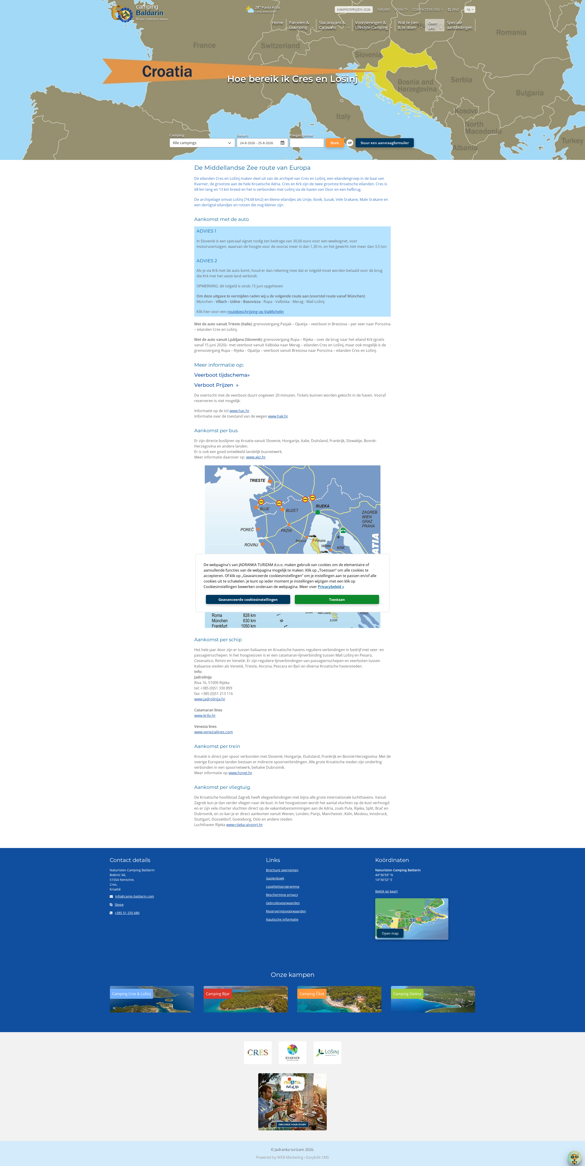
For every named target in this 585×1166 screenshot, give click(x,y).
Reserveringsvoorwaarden (286, 911)
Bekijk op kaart (386, 891)
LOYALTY (401, 9)
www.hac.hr (239, 410)
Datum (242, 135)
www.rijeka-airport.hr (244, 824)
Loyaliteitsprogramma (282, 886)
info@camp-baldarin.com (134, 896)
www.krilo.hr (205, 715)
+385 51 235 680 (127, 913)
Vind (455, 9)
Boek (335, 142)
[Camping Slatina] (433, 1011)
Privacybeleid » (331, 586)
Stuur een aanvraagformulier (385, 142)
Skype (119, 904)
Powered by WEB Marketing (279, 1157)
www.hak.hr (278, 416)
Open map (390, 933)
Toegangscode (301, 135)
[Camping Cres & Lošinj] (152, 1011)
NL (469, 9)
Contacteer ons (426, 9)
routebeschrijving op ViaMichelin (255, 311)
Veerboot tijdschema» (222, 375)
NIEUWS (384, 9)
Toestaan (337, 599)
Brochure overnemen (282, 870)
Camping (177, 135)
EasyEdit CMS (317, 1157)
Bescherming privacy (282, 895)
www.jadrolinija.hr (209, 699)
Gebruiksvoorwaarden (283, 903)
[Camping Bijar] (246, 1011)
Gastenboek (275, 878)
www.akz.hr (256, 457)
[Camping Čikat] (339, 1011)
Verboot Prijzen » (216, 385)
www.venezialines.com (213, 731)
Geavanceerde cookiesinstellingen (248, 599)
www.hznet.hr (240, 772)
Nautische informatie (282, 919)
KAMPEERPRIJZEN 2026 (353, 9)
